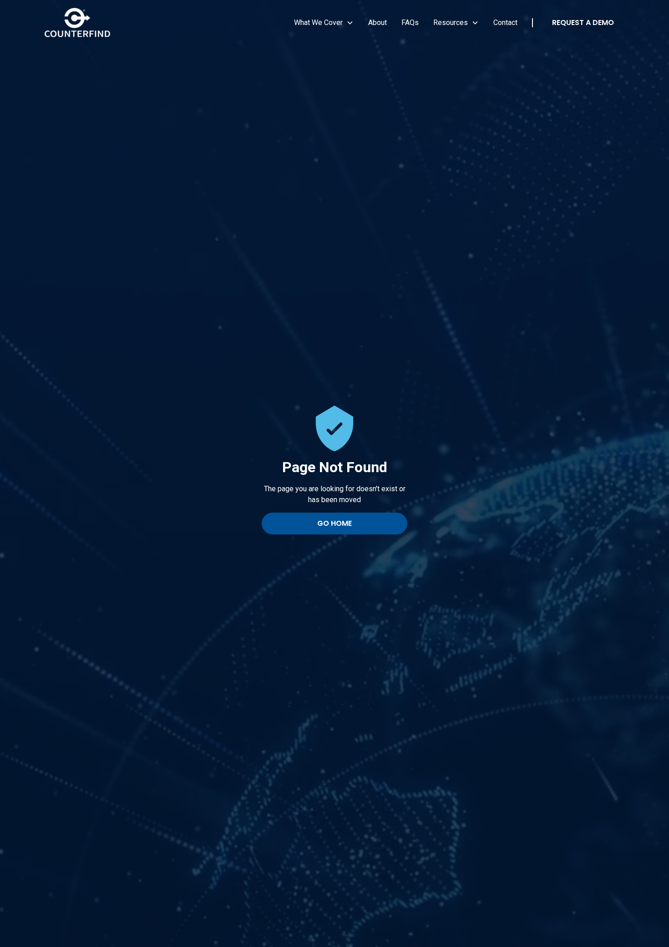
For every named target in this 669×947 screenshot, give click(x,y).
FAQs (410, 22)
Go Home (334, 523)
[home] (77, 23)
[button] (324, 23)
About (377, 22)
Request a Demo (583, 22)
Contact (505, 22)
